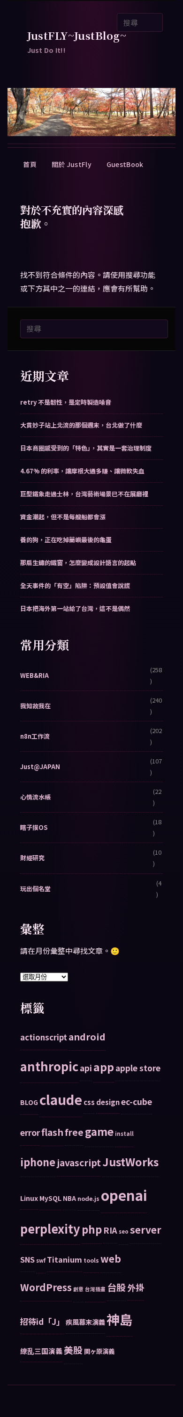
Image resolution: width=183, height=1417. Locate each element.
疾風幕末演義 (85, 1322)
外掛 (135, 1287)
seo (124, 1231)
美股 (73, 1350)
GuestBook (125, 164)
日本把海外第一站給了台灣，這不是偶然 (75, 608)
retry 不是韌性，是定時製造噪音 (65, 402)
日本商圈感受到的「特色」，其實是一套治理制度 (86, 447)
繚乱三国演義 (41, 1351)
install (124, 1133)
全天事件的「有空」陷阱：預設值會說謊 (75, 585)
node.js (88, 1198)
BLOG (29, 1102)
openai (124, 1195)
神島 (120, 1319)
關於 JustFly (72, 164)
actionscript (43, 1037)
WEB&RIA (34, 675)
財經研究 (32, 857)
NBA (69, 1198)
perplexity (50, 1228)
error (30, 1132)
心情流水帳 (35, 796)
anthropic (49, 1066)
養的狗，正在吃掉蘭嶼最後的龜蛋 (66, 539)
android (87, 1036)
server (145, 1229)
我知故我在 (35, 705)
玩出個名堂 (35, 888)
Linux (29, 1198)
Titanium (64, 1259)
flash (52, 1132)
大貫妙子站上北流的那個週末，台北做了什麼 (81, 425)
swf (41, 1260)
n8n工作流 (35, 736)
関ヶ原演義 (99, 1351)
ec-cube (136, 1101)
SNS (27, 1259)
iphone (37, 1162)
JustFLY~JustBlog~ (76, 35)
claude (60, 1099)
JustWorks (130, 1162)
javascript (79, 1162)
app (103, 1067)
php (92, 1228)
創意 (78, 1289)
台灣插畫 (95, 1289)
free (74, 1132)
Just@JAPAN (40, 766)
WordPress (46, 1287)
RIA (110, 1230)
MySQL (50, 1198)
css (89, 1102)
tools (91, 1260)
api (86, 1068)
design (108, 1102)
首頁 (30, 164)
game (99, 1131)
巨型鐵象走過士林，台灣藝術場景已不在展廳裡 (84, 493)
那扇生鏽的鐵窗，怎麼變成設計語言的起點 (78, 562)
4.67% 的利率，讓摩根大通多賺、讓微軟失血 (82, 470)
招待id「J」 (42, 1321)
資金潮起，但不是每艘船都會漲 (63, 516)
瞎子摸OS (33, 827)
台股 (116, 1287)
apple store (137, 1068)
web (110, 1258)
